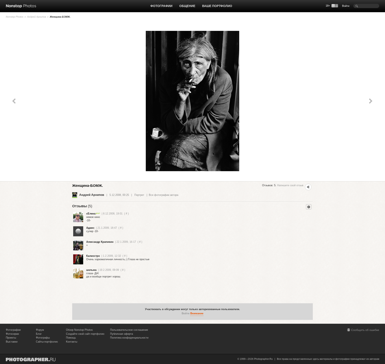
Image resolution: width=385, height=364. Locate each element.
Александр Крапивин (99, 241)
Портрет (139, 194)
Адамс (90, 227)
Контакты (71, 341)
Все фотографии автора (163, 194)
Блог (39, 333)
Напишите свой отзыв (290, 185)
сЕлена (90, 213)
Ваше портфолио (217, 6)
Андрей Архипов (36, 16)
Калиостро (93, 255)
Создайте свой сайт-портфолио (85, 333)
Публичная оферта (121, 333)
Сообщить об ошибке (365, 330)
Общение (187, 6)
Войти (345, 5)
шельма (91, 269)
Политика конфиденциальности (129, 337)
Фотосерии (12, 333)
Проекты (11, 337)
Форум (40, 329)
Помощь (71, 337)
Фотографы (43, 337)
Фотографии (161, 6)
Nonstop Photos (14, 16)
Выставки (11, 341)
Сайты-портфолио (47, 341)
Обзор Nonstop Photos (79, 329)
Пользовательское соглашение (129, 329)
